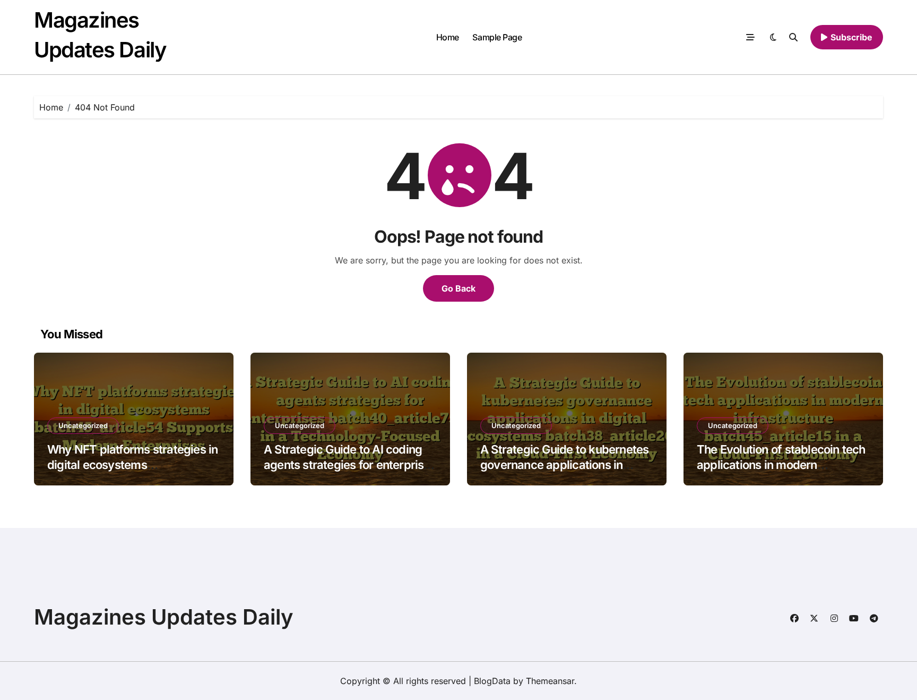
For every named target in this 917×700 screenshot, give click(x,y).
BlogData (492, 681)
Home (447, 37)
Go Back (458, 288)
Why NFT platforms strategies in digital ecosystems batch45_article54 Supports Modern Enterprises (132, 472)
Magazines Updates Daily (163, 617)
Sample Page (497, 37)
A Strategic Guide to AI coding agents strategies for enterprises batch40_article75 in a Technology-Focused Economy (350, 472)
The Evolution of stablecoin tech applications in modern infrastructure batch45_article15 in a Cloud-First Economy (781, 472)
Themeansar (550, 681)
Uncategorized (83, 425)
